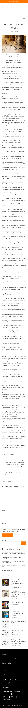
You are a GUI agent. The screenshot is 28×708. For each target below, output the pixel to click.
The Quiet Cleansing (17, 602)
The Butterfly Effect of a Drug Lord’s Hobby (13, 472)
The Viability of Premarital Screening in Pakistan (18, 613)
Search (4, 540)
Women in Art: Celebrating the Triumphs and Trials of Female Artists (17, 582)
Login (3, 675)
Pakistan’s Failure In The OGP (13, 565)
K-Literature (6, 694)
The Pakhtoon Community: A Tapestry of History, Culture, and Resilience (13, 552)
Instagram (5, 667)
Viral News (14, 705)
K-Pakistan (12, 454)
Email (4, 517)
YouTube (4, 671)
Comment (5, 491)
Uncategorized (7, 699)
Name (4, 510)
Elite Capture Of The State (17, 631)
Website (4, 523)
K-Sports (13, 697)
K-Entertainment (7, 691)
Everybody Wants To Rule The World (13, 562)
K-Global (17, 691)
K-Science (6, 697)
